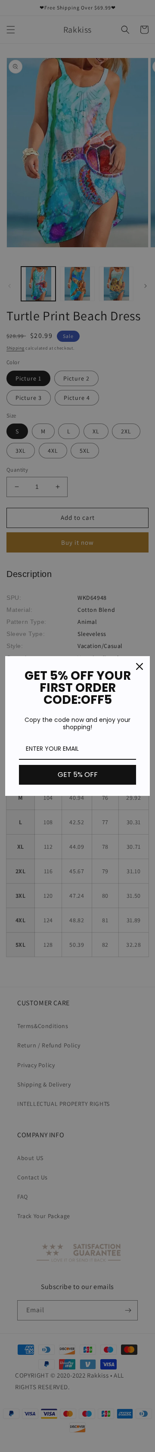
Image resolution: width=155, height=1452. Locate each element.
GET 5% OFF (78, 775)
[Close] (139, 666)
